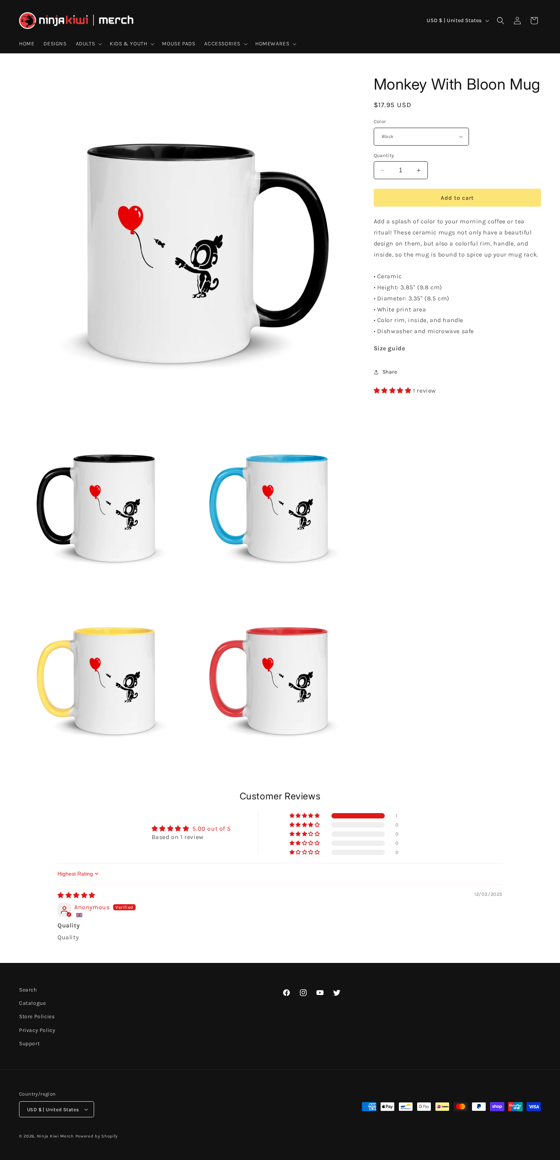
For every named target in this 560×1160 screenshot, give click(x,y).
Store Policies (36, 1016)
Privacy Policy (37, 1030)
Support (29, 1043)
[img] (76, 895)
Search (28, 990)
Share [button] (389, 372)
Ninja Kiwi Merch (55, 1136)
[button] (88, 44)
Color (380, 121)
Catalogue (32, 1003)
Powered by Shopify (96, 1136)
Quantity (384, 155)
